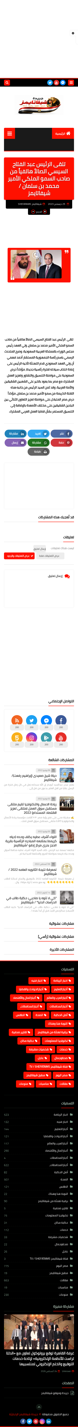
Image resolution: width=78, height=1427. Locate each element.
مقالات (64, 1083)
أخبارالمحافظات (59, 1006)
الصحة (39, 1015)
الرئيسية (60, 133)
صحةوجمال (61, 1058)
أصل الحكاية (61, 1015)
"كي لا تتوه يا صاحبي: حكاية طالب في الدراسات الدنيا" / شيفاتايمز (31, 900)
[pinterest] (36, 1421)
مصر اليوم (62, 1075)
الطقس (20, 1015)
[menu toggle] (71, 83)
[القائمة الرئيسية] (9, 133)
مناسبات (44, 1083)
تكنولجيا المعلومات (56, 1040)
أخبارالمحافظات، (29, 1006)
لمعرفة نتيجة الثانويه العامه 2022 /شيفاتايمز (32, 872)
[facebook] (23, 1421)
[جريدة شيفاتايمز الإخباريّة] (39, 104)
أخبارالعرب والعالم (57, 997)
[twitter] (50, 82)
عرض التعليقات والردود (18, 555)
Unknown (66, 1371)
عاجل (41, 1058)
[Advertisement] (39, 39)
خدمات (64, 1049)
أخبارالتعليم (61, 989)
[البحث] (7, 83)
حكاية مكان (27, 1040)
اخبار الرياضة (60, 980)
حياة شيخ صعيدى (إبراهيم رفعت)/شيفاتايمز (34, 778)
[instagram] (42, 1421)
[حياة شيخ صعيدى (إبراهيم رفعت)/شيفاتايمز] (67, 775)
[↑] (39, 1407)
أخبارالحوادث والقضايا (31, 989)
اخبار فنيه (37, 980)
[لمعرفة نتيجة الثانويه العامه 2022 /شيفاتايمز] (67, 869)
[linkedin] (48, 1421)
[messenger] (63, 82)
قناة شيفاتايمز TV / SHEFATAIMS (48, 1066)
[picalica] (55, 1421)
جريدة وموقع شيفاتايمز (55, 1393)
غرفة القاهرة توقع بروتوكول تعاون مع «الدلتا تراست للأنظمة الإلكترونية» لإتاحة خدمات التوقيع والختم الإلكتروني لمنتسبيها (40, 1358)
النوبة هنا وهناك (58, 1023)
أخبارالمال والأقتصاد (24, 997)
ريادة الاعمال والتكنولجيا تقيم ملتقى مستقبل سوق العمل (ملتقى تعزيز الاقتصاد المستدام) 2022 (32, 808)
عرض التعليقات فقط (49, 555)
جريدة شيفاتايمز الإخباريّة (23, 1414)
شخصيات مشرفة (39, 1049)
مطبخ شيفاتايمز (35, 1075)
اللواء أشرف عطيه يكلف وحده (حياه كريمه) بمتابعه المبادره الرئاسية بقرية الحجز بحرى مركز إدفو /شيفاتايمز (31, 841)
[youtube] (56, 82)
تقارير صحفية (19, 1032)
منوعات (23, 1083)
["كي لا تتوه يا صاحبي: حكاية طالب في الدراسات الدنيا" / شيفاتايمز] (67, 897)
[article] (39, 476)
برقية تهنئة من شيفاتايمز (53, 1032)
